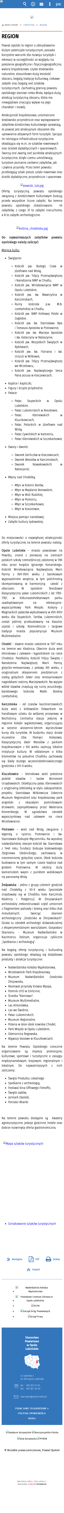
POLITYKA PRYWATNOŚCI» (32, 1413)
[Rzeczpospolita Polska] (45, 1432)
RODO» (32, 1418)
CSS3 (32, 1472)
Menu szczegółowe (49, 4)
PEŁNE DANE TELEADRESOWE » (32, 1408)
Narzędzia (33, 4)
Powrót (32, 1268)
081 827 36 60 (33, 1388)
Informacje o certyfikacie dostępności (32, 1460)
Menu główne (41, 4)
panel (58, 4)
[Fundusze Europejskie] (18, 1432)
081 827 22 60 (33, 1385)
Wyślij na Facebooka (25, 1238)
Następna (13, 1258)
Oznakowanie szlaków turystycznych (32, 1224)
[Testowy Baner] (32, 17)
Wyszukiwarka (24, 4)
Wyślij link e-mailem (37, 1238)
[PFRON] (42, 1439)
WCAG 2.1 (42, 1471)
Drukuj (51, 1258)
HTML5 (27, 1472)
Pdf (32, 1258)
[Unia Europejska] (27, 1439)
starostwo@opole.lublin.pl (34, 1396)
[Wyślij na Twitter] (31, 1238)
